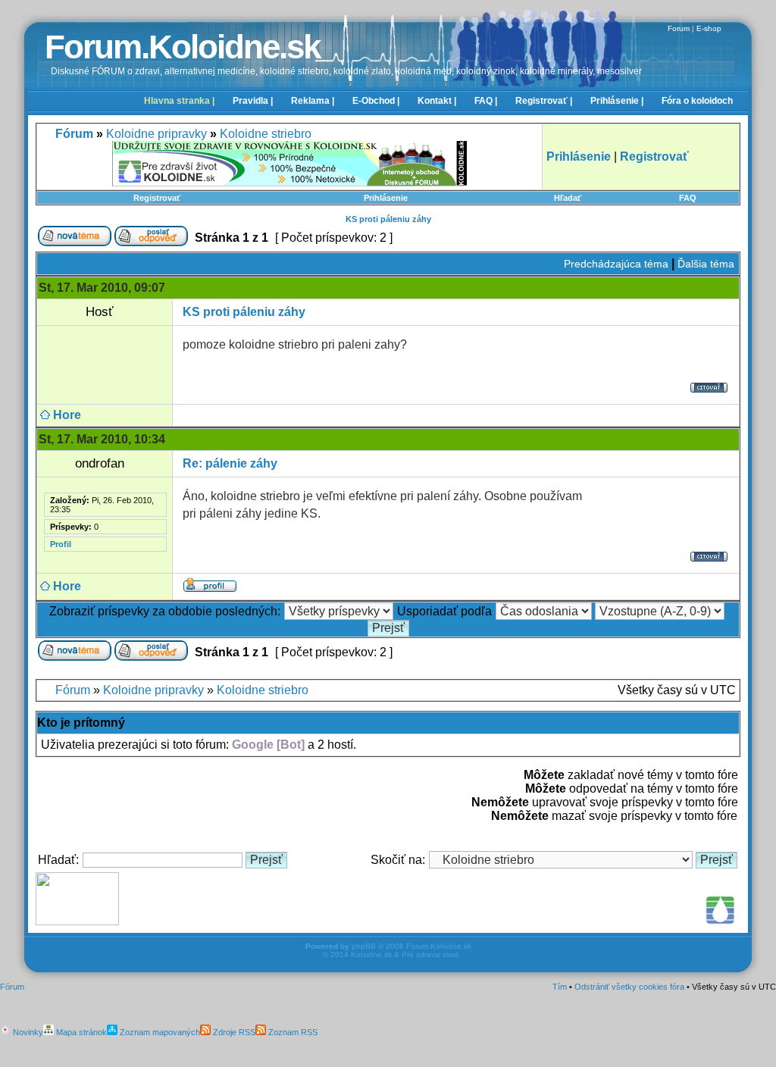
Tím (559, 986)
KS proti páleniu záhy (388, 219)
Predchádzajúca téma (616, 264)
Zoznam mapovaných (158, 1032)
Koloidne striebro (265, 133)
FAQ (687, 197)
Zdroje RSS (233, 1032)
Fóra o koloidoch (697, 100)
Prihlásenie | (616, 100)
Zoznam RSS (292, 1032)
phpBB (364, 946)
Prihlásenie (386, 197)
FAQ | (485, 100)
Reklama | (312, 100)
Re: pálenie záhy (230, 463)
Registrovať (156, 197)
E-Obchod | (375, 100)
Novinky (27, 1032)
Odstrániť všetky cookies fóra (629, 986)
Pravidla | (253, 100)
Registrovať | (543, 100)
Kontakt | (437, 100)
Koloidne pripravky (156, 133)
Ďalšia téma (705, 264)
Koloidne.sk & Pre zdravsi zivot (404, 954)
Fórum (72, 690)
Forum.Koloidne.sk (182, 46)
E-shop (708, 28)
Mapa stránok (80, 1032)
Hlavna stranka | (179, 100)
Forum (679, 28)
